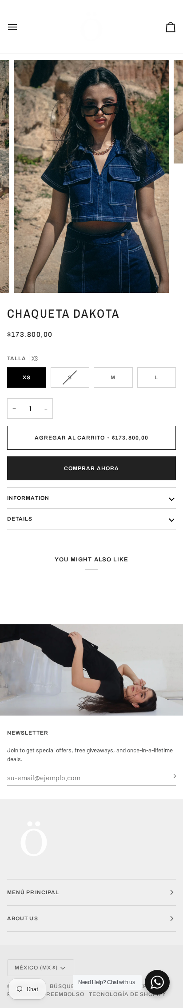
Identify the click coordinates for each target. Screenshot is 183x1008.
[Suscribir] (168, 776)
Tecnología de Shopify (128, 994)
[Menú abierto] (20, 27)
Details (20, 519)
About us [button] (22, 918)
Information (28, 498)
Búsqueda (67, 986)
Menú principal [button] (33, 892)
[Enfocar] (30, 276)
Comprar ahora (91, 468)
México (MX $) (36, 968)
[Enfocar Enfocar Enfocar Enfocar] (91, 176)
